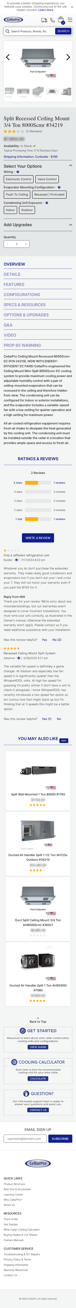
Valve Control (47, 179)
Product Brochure (14, 1184)
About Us (9, 1204)
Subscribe (60, 1139)
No (59, 719)
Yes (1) (46, 719)
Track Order (44, 19)
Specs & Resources (25, 304)
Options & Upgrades (26, 314)
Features (14, 284)
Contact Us (10, 1275)
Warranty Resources (16, 1269)
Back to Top (38, 1021)
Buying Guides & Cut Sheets (20, 1234)
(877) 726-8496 (52, 19)
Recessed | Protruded (49, 194)
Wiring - (10, 172)
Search (63, 31)
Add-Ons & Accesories (17, 1189)
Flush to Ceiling (17, 194)
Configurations (22, 294)
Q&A (8, 325)
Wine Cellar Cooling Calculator (22, 1229)
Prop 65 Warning (22, 345)
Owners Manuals (14, 1240)
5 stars (18, 482)
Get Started (11, 1224)
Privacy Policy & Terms (17, 1259)
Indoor (10, 210)
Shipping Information (16, 1264)
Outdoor (27, 210)
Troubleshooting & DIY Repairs (22, 1254)
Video (10, 335)
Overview (14, 264)
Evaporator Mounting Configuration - (30, 187)
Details (12, 274)
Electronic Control (18, 179)
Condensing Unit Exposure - (24, 203)
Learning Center (13, 1194)
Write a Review (38, 538)
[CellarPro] (13, 20)
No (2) (57, 640)
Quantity (10, 237)
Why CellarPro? (13, 1199)
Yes (44, 640)
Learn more (45, 10)
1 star (18, 519)
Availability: (12, 146)
